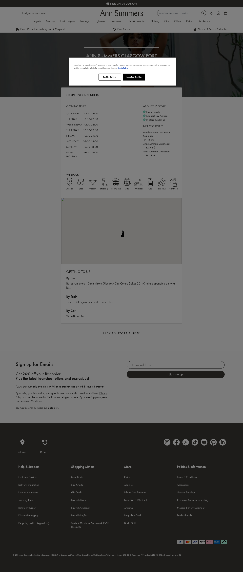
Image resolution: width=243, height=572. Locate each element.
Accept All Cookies (134, 77)
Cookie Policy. (123, 68)
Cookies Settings (109, 77)
